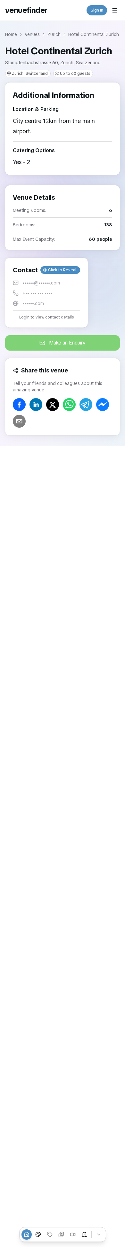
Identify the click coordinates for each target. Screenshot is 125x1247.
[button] (46, 292)
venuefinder (26, 10)
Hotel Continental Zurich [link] (93, 34)
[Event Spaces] (84, 1234)
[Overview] (26, 1234)
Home (11, 34)
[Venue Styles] (38, 1234)
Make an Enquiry (67, 342)
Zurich (54, 34)
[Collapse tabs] (99, 1234)
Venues (32, 34)
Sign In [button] (97, 10)
